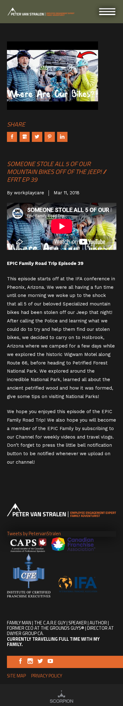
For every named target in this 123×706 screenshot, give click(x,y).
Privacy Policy (46, 675)
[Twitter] (40, 662)
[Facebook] (20, 662)
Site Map (16, 675)
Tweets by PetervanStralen (34, 533)
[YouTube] (50, 662)
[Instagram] (30, 662)
